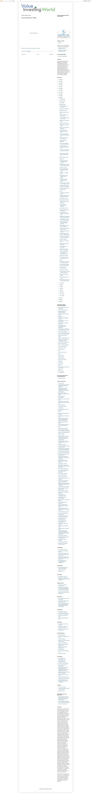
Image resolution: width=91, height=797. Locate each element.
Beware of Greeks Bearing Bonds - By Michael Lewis (64, 234)
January (61, 295)
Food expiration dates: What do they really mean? (64, 272)
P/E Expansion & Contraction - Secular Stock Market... (64, 237)
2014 (60, 90)
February (61, 293)
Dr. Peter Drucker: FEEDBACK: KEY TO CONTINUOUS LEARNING (64, 430)
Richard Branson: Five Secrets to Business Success (63, 180)
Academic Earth (61, 356)
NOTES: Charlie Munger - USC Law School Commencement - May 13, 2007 (63, 558)
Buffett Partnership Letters (63, 309)
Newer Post (24, 54)
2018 (60, 83)
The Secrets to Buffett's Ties (64, 108)
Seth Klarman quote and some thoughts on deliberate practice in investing (63, 484)
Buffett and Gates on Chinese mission (63, 268)
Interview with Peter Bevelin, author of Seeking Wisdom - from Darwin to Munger (63, 419)
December (62, 99)
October (61, 102)
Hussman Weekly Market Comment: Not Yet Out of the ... (64, 135)
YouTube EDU (60, 362)
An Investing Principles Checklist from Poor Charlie (63, 447)
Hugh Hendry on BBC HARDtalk (63, 141)
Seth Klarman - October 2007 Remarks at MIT (63, 630)
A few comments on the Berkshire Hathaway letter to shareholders (63, 681)
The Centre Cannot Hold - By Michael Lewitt (64, 189)
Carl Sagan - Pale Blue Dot (63, 541)
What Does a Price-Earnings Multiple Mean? (63, 645)
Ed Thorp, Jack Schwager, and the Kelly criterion (63, 455)
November (62, 101)
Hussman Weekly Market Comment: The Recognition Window (63, 252)
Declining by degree (62, 239)
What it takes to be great (62, 535)
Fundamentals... (61, 407)
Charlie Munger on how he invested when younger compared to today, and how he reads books (63, 390)
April (60, 290)
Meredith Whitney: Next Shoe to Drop (63, 115)
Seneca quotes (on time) (62, 476)
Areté (59, 411)
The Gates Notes (61, 372)
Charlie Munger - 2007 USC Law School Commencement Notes (63, 330)
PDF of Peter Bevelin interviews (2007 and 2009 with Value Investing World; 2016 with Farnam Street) (63, 605)
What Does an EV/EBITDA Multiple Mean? (62, 648)
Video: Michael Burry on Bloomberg (63, 247)
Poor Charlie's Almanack (62, 331)
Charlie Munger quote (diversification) (62, 498)
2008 (60, 299)
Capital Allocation (61, 649)
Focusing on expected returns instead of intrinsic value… (63, 425)
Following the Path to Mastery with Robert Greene (63, 537)
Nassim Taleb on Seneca (62, 475)
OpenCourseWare (61, 358)
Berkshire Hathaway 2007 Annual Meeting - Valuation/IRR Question (63, 509)
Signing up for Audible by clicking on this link (62, 51)
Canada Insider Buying (62, 346)
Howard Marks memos (62, 611)
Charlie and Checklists (62, 444)
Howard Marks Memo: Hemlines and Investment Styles (64, 213)
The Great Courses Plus (62, 352)
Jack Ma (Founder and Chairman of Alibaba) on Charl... (64, 147)
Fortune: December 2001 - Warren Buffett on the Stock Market (63, 505)
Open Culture (60, 364)
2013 (60, 92)
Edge (59, 353)
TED (59, 350)
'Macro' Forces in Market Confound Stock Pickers (64, 144)
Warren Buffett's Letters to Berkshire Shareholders (63, 568)
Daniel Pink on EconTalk (63, 255)
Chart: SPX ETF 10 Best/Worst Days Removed (62, 205)
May (60, 288)
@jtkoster (60, 42)
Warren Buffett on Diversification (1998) (62, 661)
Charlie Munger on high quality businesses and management (63, 449)
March (61, 292)
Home (38, 54)
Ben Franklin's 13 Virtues (62, 463)
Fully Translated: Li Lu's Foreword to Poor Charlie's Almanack (63, 461)
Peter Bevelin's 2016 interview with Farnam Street (63, 602)
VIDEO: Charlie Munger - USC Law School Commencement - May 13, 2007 (63, 554)
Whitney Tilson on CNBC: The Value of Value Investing (64, 280)
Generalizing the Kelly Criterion (63, 451)
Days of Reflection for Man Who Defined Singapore (64, 220)
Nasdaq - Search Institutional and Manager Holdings (63, 340)
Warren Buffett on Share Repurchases (62, 503)
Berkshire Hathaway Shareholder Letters (61, 312)
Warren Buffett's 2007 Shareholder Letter (62, 519)
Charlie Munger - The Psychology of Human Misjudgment (62, 326)
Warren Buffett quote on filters (63, 486)
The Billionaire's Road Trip (64, 123)
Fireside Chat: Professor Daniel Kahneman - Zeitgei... (63, 176)
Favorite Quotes (61, 383)
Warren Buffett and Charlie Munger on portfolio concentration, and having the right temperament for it (63, 669)
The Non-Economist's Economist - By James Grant (63, 131)
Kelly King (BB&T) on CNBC (64, 199)
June (60, 286)
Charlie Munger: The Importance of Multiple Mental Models (63, 393)
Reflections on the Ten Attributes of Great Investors (64, 641)
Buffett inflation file (61, 570)
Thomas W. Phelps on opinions (63, 511)
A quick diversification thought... (64, 452)
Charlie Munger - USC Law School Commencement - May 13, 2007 (63, 442)
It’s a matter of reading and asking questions (63, 514)
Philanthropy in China (63, 110)
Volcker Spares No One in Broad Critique (63, 138)
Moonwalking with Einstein (63, 428)
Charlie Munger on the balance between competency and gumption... (63, 385)
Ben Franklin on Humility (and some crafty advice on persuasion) (63, 471)
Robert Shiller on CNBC (63, 198)
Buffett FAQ (61, 159)
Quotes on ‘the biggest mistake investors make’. (63, 433)
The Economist (61, 371)
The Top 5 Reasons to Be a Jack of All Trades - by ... (64, 258)
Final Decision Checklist (62, 406)
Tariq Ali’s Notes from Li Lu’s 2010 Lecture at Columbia (63, 516)
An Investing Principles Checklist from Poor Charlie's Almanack (63, 333)
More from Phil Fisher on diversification (62, 665)
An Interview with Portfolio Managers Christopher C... (64, 186)
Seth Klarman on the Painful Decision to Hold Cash (63, 627)
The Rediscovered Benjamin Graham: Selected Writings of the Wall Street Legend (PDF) (63, 588)
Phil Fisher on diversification (63, 663)
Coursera (60, 369)
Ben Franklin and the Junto (63, 468)
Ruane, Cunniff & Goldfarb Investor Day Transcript (64, 265)
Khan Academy (61, 355)
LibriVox (60, 191)
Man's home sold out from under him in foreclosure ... (64, 150)
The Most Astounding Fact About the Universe (63, 544)
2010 (60, 97)
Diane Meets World (61, 378)
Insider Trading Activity (62, 343)
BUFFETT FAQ (60, 571)
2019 (60, 81)
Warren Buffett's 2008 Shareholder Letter (62, 521)
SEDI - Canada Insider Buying (63, 344)
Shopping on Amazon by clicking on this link (62, 48)
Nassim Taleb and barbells (62, 473)
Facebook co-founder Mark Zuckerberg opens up (64, 196)
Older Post (51, 54)
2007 (60, 301)
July (60, 284)
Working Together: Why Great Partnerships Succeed (63, 161)
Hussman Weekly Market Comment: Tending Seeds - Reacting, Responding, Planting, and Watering (64, 532)
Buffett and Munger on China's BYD (63, 107)
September (62, 104)
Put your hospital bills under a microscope (64, 118)
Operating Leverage (61, 653)
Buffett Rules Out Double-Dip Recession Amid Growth (64, 217)
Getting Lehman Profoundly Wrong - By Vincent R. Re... (64, 165)
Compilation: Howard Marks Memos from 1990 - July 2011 (63, 614)
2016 (60, 86)
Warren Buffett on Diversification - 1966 (62, 495)
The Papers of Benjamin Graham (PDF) (62, 585)
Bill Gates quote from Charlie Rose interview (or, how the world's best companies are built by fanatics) (63, 438)
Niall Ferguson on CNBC (63, 269)
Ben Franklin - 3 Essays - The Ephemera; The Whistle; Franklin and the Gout (64, 466)
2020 (60, 79)
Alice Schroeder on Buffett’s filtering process (63, 489)
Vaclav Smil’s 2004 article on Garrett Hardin (64, 229)
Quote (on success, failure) (63, 490)
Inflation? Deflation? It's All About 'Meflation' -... (64, 226)
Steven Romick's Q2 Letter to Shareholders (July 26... (64, 262)
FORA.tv (59, 365)
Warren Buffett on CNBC (63, 157)
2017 (60, 84)
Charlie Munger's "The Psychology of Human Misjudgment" (62, 561)
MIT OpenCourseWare (62, 359)
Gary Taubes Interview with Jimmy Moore (64, 210)
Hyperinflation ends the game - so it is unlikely (63, 250)
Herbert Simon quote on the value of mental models (63, 481)
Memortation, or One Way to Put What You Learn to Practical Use (63, 402)
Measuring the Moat (61, 635)
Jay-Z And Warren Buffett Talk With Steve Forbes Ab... (63, 154)
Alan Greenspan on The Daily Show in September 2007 (64, 183)
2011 (60, 95)
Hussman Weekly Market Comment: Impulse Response (63, 222)
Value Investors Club (61, 347)
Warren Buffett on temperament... (61, 397)
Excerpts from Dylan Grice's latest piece (64, 128)
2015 (60, 88)
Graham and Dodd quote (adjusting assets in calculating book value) (63, 457)
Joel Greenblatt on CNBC (63, 208)
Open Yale (60, 361)
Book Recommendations (62, 56)
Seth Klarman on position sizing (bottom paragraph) (63, 673)
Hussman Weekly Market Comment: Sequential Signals (63, 169)
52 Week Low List (61, 349)
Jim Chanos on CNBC (63, 167)
